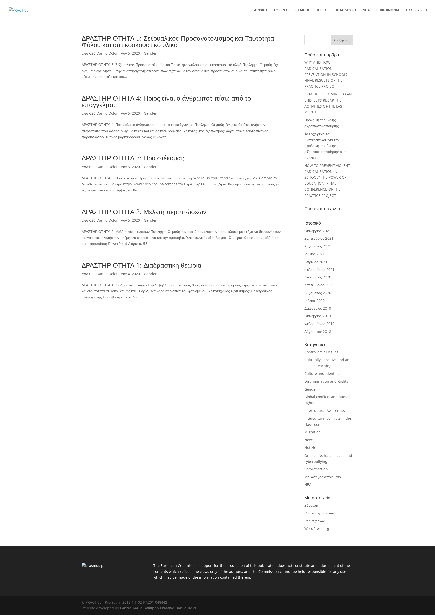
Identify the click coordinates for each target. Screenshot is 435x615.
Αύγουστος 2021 (317, 246)
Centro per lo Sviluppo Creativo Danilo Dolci (157, 608)
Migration (312, 432)
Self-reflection (316, 469)
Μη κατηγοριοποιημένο (322, 476)
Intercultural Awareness (324, 410)
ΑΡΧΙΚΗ (260, 10)
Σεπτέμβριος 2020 (318, 284)
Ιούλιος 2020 (314, 300)
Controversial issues (321, 352)
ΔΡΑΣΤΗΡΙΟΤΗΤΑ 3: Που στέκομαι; (133, 158)
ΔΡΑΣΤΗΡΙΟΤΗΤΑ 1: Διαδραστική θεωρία (141, 265)
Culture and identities (322, 373)
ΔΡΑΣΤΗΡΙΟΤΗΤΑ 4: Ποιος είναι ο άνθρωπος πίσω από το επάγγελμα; (166, 101)
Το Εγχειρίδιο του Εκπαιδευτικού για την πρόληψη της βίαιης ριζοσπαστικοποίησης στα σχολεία (325, 145)
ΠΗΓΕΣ (321, 10)
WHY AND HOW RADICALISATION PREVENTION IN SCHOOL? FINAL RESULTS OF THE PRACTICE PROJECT (325, 74)
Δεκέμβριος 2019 (317, 308)
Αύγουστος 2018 (317, 331)
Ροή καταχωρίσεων (319, 513)
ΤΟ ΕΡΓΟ (281, 10)
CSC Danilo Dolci (103, 53)
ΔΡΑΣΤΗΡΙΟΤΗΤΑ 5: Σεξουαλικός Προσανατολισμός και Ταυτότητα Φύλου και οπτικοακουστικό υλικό (178, 41)
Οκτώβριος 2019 (317, 315)
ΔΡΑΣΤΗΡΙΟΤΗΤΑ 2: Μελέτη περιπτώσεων (144, 211)
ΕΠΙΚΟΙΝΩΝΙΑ (388, 10)
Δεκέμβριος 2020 (317, 277)
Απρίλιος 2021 (315, 261)
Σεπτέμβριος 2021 (318, 238)
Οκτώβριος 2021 (317, 230)
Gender (150, 53)
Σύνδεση (311, 505)
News (309, 439)
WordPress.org (316, 528)
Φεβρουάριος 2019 (319, 323)
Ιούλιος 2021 (314, 253)
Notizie (310, 447)
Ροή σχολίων (314, 520)
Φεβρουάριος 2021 (319, 269)
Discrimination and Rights (326, 381)
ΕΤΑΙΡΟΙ (302, 10)
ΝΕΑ (366, 10)
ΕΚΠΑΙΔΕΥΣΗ (345, 10)
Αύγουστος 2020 (317, 292)
